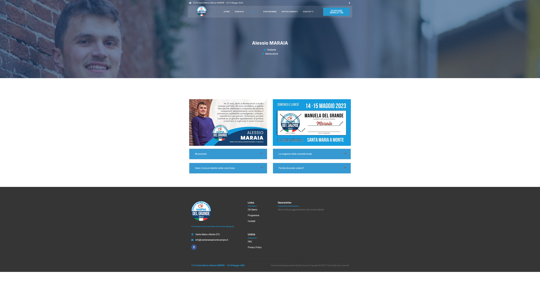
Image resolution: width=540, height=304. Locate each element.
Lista (252, 12)
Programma (270, 12)
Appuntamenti (290, 12)
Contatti (308, 12)
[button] (336, 12)
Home (227, 12)
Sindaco (239, 12)
